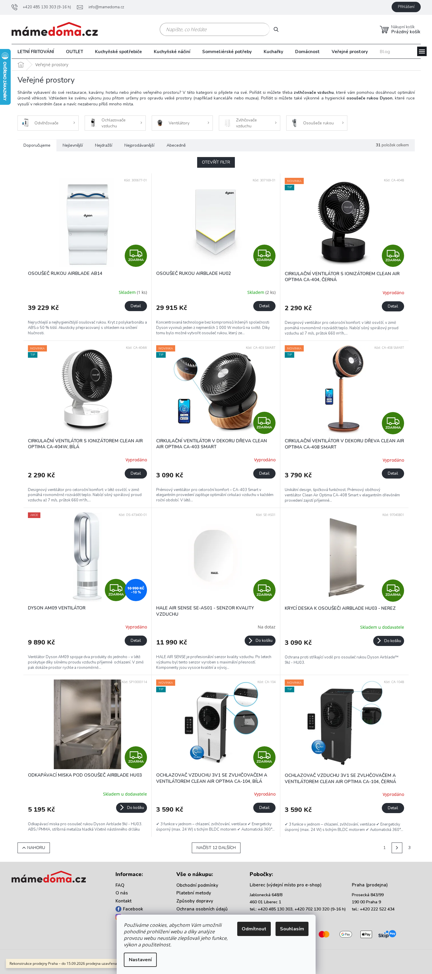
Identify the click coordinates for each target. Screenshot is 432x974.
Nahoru (36, 848)
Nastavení (140, 959)
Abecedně (176, 145)
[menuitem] (36, 51)
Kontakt (123, 901)
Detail (136, 306)
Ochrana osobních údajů (202, 909)
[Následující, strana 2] (397, 847)
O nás (121, 893)
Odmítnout (254, 929)
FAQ (119, 885)
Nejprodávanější (139, 145)
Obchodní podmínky (197, 885)
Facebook (133, 909)
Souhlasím (292, 929)
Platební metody (193, 893)
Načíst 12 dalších (216, 848)
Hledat (278, 29)
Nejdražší (103, 145)
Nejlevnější (73, 145)
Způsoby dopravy (194, 901)
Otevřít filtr (216, 162)
